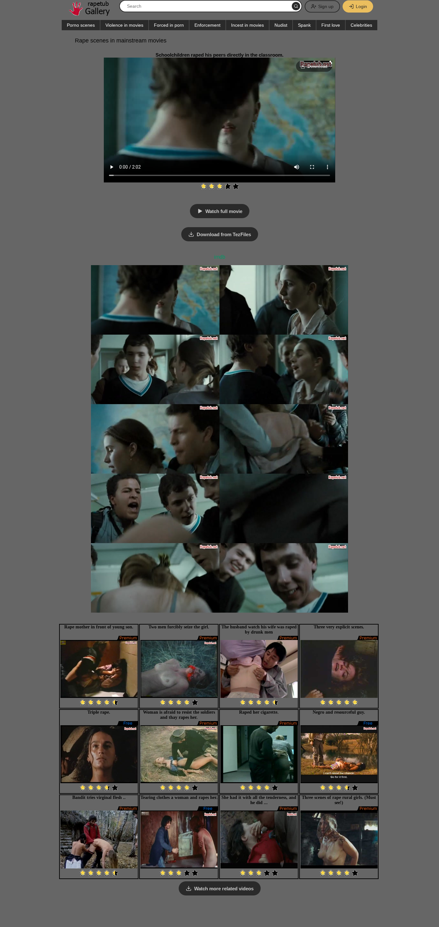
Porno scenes (81, 25)
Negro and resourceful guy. (339, 712)
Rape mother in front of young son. (98, 627)
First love (330, 25)
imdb (219, 257)
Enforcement (207, 25)
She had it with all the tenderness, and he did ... (258, 800)
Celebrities (361, 25)
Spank (304, 25)
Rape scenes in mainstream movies (120, 40)
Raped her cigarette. (259, 712)
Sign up (326, 6)
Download (317, 66)
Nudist (280, 25)
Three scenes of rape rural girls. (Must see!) (339, 800)
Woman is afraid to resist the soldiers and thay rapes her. (179, 715)
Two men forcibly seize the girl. (178, 627)
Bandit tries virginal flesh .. (99, 797)
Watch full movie (223, 211)
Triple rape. (98, 712)
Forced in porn (169, 25)
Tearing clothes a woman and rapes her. (179, 797)
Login (361, 6)
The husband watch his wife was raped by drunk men (259, 630)
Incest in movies (247, 25)
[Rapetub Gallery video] (92, 13)
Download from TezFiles (224, 234)
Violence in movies (124, 25)
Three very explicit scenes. (339, 627)
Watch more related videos (224, 888)
